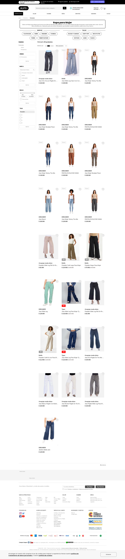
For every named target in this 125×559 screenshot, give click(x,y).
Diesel (29, 500)
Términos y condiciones (72, 489)
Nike (20, 497)
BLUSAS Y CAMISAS (73, 34)
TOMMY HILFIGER (43, 38)
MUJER (34, 13)
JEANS (85, 38)
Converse (30, 501)
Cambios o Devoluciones (59, 512)
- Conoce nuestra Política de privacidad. (70, 548)
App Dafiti (38, 526)
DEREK (36, 34)
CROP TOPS (86, 34)
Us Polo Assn (39, 498)
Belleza (64, 500)
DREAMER (44, 34)
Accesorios (78, 501)
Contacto (56, 520)
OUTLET (108, 13)
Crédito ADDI (74, 514)
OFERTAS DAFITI (18, 13)
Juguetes (92, 501)
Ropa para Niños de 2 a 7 (96, 498)
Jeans (22, 47)
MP (54, 497)
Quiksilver (30, 503)
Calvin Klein (47, 501)
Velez (55, 501)
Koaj (46, 500)
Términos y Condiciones (41, 515)
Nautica (29, 498)
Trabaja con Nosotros (41, 523)
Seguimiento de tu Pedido (59, 518)
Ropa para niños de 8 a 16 (96, 500)
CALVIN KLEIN (27, 34)
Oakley (38, 504)
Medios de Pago (57, 515)
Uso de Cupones (57, 514)
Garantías (56, 517)
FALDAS (92, 38)
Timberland (38, 497)
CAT (46, 498)
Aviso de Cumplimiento (41, 517)
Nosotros (38, 514)
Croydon (56, 500)
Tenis (63, 497)
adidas (20, 498)
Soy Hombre (100, 487)
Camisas (64, 498)
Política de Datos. (83, 548)
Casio (37, 503)
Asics (20, 501)
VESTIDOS (76, 38)
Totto (55, 503)
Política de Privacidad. (41, 518)
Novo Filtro (96, 34)
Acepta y (78, 489)
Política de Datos (40, 521)
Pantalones (24, 49)
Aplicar (27, 61)
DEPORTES (77, 13)
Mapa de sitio (39, 527)
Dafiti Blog (38, 512)
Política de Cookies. (40, 520)
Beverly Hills (39, 500)
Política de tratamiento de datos (86, 489)
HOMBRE (49, 13)
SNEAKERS (93, 13)
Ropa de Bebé (93, 497)
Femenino (21, 45)
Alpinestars (21, 504)
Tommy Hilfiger (57, 498)
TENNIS (33, 38)
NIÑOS (63, 13)
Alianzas (73, 512)
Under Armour (22, 500)
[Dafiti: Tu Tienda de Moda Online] (24, 8)
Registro (38, 524)
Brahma (21, 503)
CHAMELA (53, 34)
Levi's (29, 497)
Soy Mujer (90, 487)
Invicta (37, 501)
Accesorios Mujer (66, 501)
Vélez (46, 497)
